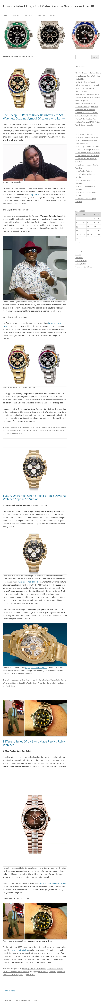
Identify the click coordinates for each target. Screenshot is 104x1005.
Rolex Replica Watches (22, 15)
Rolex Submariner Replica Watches (16, 971)
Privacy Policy (80, 264)
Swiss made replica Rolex (28, 582)
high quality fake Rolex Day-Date (52, 883)
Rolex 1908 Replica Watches (85, 134)
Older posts (9, 991)
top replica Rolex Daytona (36, 667)
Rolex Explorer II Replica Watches (87, 152)
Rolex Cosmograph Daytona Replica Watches (38, 427)
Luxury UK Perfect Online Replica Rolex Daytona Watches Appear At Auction (34, 497)
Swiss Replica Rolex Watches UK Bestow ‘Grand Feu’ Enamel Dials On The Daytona (87, 97)
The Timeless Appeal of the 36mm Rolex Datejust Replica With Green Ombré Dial (88, 76)
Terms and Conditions (83, 267)
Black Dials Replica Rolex (28, 430)
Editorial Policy (80, 261)
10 (77, 226)
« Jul (81, 242)
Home (5, 15)
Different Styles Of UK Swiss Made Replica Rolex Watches (34, 743)
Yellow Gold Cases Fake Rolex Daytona (52, 683)
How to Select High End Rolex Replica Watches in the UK (48, 6)
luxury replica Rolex (19, 950)
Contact (53, 15)
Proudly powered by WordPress (26, 1000)
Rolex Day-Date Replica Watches (34, 968)
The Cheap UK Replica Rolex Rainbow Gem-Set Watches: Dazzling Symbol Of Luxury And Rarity (34, 116)
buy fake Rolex (36, 194)
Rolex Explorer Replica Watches (87, 156)
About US (41, 15)
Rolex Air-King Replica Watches (86, 137)
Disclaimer (79, 257)
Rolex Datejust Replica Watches (87, 146)
